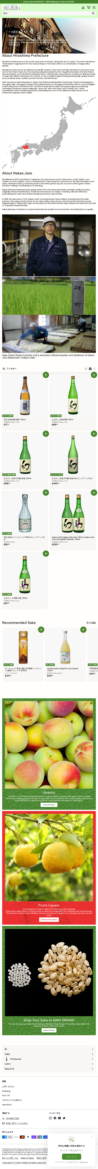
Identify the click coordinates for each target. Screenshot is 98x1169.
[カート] (89, 7)
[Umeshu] (49, 745)
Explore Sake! (48, 1030)
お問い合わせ (8, 1086)
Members (6, 1104)
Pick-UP (6, 1095)
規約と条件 (42, 1158)
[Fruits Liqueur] (49, 857)
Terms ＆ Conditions (11, 1100)
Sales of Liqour (27, 1158)
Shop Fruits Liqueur (49, 919)
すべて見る (91, 623)
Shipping (6, 1091)
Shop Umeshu (50, 805)
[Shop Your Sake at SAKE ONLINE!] (49, 972)
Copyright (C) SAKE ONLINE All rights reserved (24, 1162)
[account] (83, 7)
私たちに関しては (10, 1158)
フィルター (11, 368)
